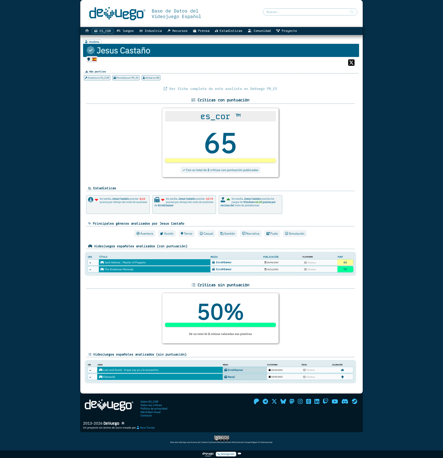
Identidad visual (151, 412)
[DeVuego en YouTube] (334, 401)
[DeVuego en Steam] (354, 401)
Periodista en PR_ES (127, 77)
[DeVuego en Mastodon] (292, 401)
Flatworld (108, 377)
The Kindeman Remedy (118, 269)
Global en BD (152, 77)
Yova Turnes (147, 427)
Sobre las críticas (151, 405)
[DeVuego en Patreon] (256, 401)
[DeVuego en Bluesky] (283, 401)
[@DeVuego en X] (274, 401)
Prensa (203, 31)
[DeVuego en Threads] (308, 401)
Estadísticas (230, 31)
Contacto (146, 415)
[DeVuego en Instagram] (300, 401)
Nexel (231, 377)
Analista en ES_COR (98, 77)
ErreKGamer (223, 262)
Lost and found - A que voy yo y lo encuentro (130, 370)
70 (345, 269)
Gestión (229, 233)
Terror (188, 233)
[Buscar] (352, 11)
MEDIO (214, 256)
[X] (351, 64)
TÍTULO (103, 256)
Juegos (127, 31)
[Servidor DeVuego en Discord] (345, 401)
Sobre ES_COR (149, 401)
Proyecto (288, 31)
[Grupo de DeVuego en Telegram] (265, 401)
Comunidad (261, 31)
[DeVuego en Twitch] (325, 401)
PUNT (340, 256)
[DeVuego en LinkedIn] (317, 401)
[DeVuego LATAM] (239, 453)
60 (345, 262)
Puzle (274, 233)
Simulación (296, 233)
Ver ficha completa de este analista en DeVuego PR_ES (222, 88)
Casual (208, 233)
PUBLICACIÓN (270, 256)
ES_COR (104, 31)
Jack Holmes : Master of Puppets (125, 262)
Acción (168, 233)
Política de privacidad (154, 408)
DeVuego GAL (227, 454)
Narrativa (252, 233)
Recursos (179, 31)
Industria (152, 31)
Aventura (146, 233)
